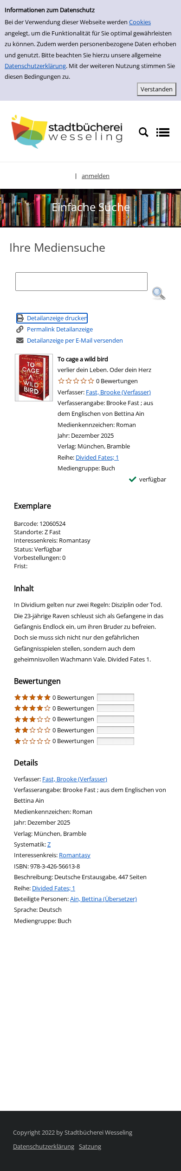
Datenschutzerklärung (35, 66)
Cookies (140, 22)
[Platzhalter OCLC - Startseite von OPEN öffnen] (69, 131)
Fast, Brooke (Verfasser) (118, 392)
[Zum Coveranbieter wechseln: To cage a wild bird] (34, 377)
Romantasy (74, 855)
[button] (158, 293)
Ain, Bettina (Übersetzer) (103, 899)
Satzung (90, 1146)
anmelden (96, 176)
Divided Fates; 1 (97, 457)
